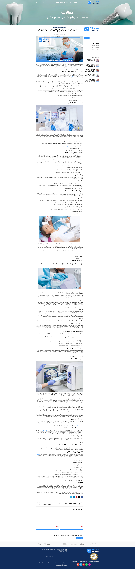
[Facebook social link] (82, 497)
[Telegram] (80, 564)
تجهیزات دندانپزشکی (95, 49)
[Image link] (93, 550)
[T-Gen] (67, 544)
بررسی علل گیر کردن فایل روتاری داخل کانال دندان (91, 60)
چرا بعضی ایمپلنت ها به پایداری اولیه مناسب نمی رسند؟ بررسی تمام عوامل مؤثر (90, 80)
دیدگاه (81, 514)
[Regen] (58, 544)
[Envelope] (78, 564)
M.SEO (61, 34)
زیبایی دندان (97, 51)
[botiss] (94, 544)
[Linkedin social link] (74, 497)
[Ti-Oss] (76, 544)
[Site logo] (93, 2)
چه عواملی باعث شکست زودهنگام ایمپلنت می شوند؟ (90, 75)
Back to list (59, 503)
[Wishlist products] (39, 2)
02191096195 (60, 564)
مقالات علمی (97, 52)
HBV (72, 76)
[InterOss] (49, 544)
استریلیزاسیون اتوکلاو (44, 430)
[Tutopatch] (85, 544)
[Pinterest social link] (76, 497)
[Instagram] (89, 564)
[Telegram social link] (71, 497)
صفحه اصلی (81, 17)
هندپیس (38, 454)
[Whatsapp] (86, 564)
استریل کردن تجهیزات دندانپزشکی (68, 146)
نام (82, 526)
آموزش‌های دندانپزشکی (60, 17)
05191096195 (60, 550)
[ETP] (40, 544)
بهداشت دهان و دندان (95, 47)
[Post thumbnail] (97, 60)
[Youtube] (83, 564)
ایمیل (57, 526)
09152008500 (48, 557)
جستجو (97, 36)
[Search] (43, 2)
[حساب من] (41, 2)
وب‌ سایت (81, 531)
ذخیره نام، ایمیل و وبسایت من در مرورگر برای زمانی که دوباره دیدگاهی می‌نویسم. (68, 535)
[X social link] (79, 497)
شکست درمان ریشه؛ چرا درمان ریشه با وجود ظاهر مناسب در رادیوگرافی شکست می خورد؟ (90, 70)
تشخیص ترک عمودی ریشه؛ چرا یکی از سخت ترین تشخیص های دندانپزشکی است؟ (89, 65)
